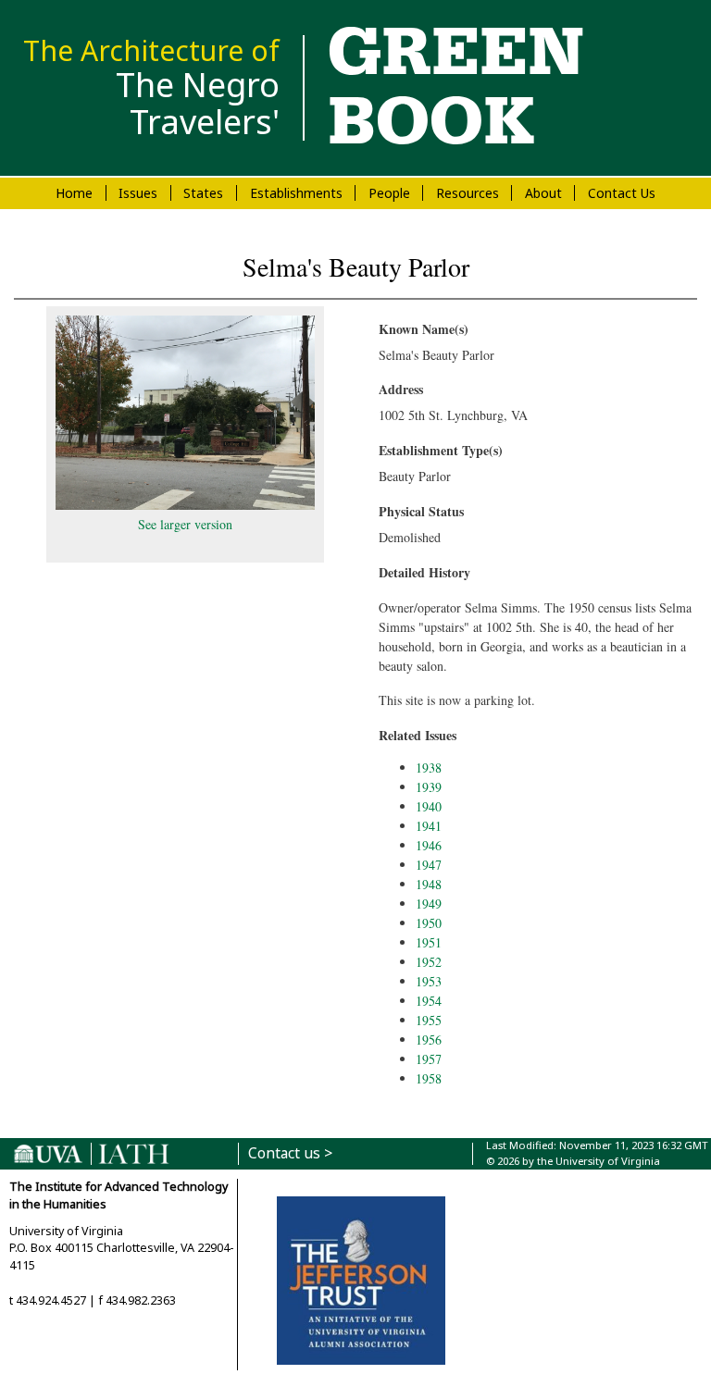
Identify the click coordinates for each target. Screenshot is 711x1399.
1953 (429, 981)
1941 (429, 826)
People (389, 193)
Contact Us (621, 193)
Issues (137, 193)
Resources (467, 193)
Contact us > (290, 1153)
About (543, 193)
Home (74, 193)
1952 (429, 962)
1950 (429, 923)
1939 (429, 787)
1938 (429, 767)
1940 (429, 806)
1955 (429, 1020)
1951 (429, 942)
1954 (429, 1000)
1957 (429, 1059)
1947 (429, 864)
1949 (429, 903)
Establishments (296, 193)
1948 (429, 884)
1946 (429, 845)
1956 (429, 1039)
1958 (429, 1078)
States (203, 193)
